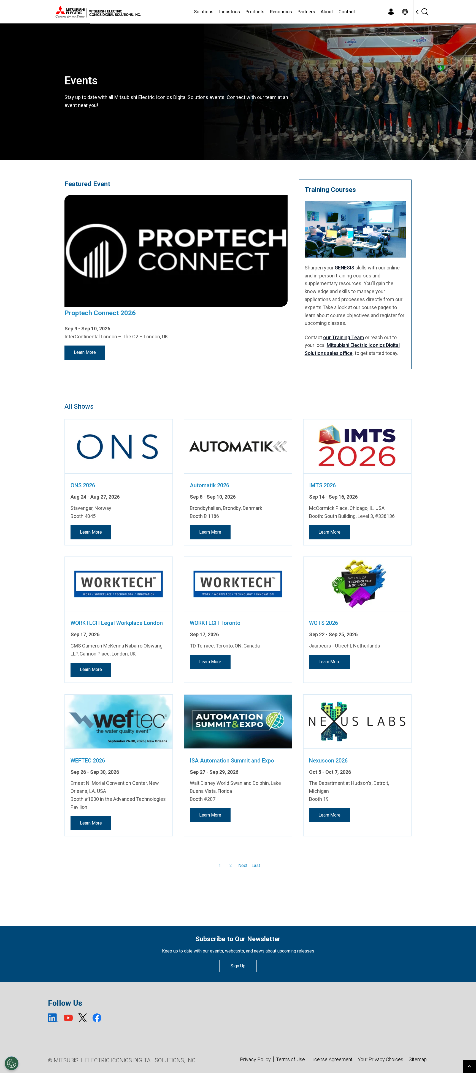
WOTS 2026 (323, 623)
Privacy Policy (255, 1059)
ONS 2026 (83, 485)
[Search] (424, 11)
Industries (229, 11)
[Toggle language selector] (404, 11)
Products (254, 11)
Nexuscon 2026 (328, 760)
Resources (281, 11)
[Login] (390, 11)
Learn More (85, 352)
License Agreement (331, 1059)
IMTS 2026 (322, 485)
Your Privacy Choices (380, 1059)
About (327, 11)
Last (255, 865)
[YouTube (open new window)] (68, 1017)
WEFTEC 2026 (88, 760)
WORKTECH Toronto (215, 623)
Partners (306, 11)
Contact (347, 11)
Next (242, 865)
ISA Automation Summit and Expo (232, 760)
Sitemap (418, 1059)
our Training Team (343, 337)
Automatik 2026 (209, 485)
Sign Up (238, 965)
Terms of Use (290, 1059)
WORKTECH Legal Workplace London (117, 623)
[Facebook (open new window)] (97, 1017)
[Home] (97, 12)
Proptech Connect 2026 (100, 313)
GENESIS (344, 268)
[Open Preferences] (11, 1063)
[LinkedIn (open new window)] (53, 1017)
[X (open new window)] (82, 1017)
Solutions (203, 11)
